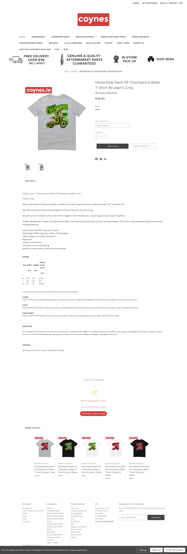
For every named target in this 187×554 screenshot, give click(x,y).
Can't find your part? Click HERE (35, 49)
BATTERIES (53, 43)
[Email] (101, 159)
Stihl (73, 519)
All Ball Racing (76, 516)
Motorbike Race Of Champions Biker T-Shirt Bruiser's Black (68, 469)
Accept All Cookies (174, 550)
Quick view (42, 445)
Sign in (163, 3)
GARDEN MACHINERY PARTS (113, 37)
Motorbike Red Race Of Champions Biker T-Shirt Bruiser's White (115, 470)
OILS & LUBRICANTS (73, 43)
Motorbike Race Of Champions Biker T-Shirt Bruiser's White (92, 469)
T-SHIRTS (108, 43)
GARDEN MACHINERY (85, 37)
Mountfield (75, 532)
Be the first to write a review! (93, 413)
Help (57, 49)
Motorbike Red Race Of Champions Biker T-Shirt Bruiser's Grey (44, 469)
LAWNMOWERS (38, 37)
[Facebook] (96, 159)
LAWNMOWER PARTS (60, 37)
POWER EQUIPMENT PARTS (30, 43)
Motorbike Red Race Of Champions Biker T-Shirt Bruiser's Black (139, 470)
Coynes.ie (74, 508)
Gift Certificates (149, 3)
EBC (72, 524)
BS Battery (75, 521)
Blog (65, 49)
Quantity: (99, 132)
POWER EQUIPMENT (140, 37)
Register (173, 3)
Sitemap (26, 521)
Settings (143, 550)
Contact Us (138, 43)
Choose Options (45, 449)
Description (30, 181)
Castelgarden (76, 513)
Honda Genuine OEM (79, 511)
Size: (102, 121)
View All (74, 537)
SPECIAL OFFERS (93, 43)
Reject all (156, 550)
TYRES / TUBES (123, 43)
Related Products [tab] (32, 428)
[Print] (105, 159)
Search (136, 3)
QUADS (22, 37)
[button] (93, 59)
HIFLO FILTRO (76, 535)
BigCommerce (36, 545)
